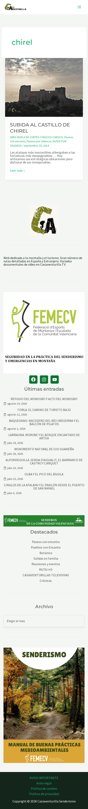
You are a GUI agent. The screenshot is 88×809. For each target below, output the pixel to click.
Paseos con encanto (46, 542)
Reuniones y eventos (46, 564)
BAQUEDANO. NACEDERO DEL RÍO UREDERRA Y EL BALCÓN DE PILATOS (44, 422)
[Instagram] (44, 379)
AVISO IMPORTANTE (44, 777)
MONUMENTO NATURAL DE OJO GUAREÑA (44, 449)
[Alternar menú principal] (79, 7)
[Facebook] (33, 379)
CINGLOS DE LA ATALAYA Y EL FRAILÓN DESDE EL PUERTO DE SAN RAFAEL (44, 486)
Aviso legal (44, 783)
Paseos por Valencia (39, 141)
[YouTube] (55, 379)
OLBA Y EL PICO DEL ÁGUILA (44, 474)
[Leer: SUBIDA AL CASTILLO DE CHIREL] (44, 87)
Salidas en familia (46, 558)
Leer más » (17, 170)
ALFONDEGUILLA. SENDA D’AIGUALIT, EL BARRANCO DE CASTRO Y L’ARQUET (44, 461)
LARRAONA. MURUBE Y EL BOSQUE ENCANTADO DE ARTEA (44, 436)
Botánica (45, 553)
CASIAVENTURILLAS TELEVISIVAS (46, 575)
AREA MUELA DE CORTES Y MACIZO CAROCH (36, 137)
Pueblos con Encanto (46, 547)
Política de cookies (44, 788)
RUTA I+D (45, 569)
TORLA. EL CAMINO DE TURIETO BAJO (44, 409)
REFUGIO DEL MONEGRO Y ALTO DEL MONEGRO (44, 398)
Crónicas (46, 580)
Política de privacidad (44, 793)
